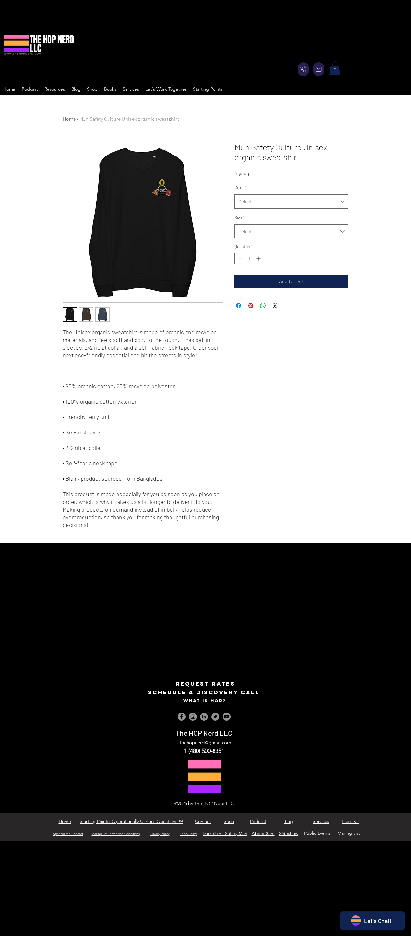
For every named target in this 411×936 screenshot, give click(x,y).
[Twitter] (215, 717)
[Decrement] (239, 258)
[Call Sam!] (303, 69)
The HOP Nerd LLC (204, 733)
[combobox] (291, 201)
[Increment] (259, 258)
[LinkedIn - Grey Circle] (204, 717)
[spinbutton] (249, 258)
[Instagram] (193, 717)
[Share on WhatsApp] (263, 305)
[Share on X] (275, 305)
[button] (334, 68)
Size (239, 217)
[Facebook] (182, 717)
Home (69, 119)
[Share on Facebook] (238, 305)
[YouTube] (227, 717)
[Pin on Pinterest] (251, 305)
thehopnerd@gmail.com (205, 742)
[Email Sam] (318, 69)
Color (240, 187)
